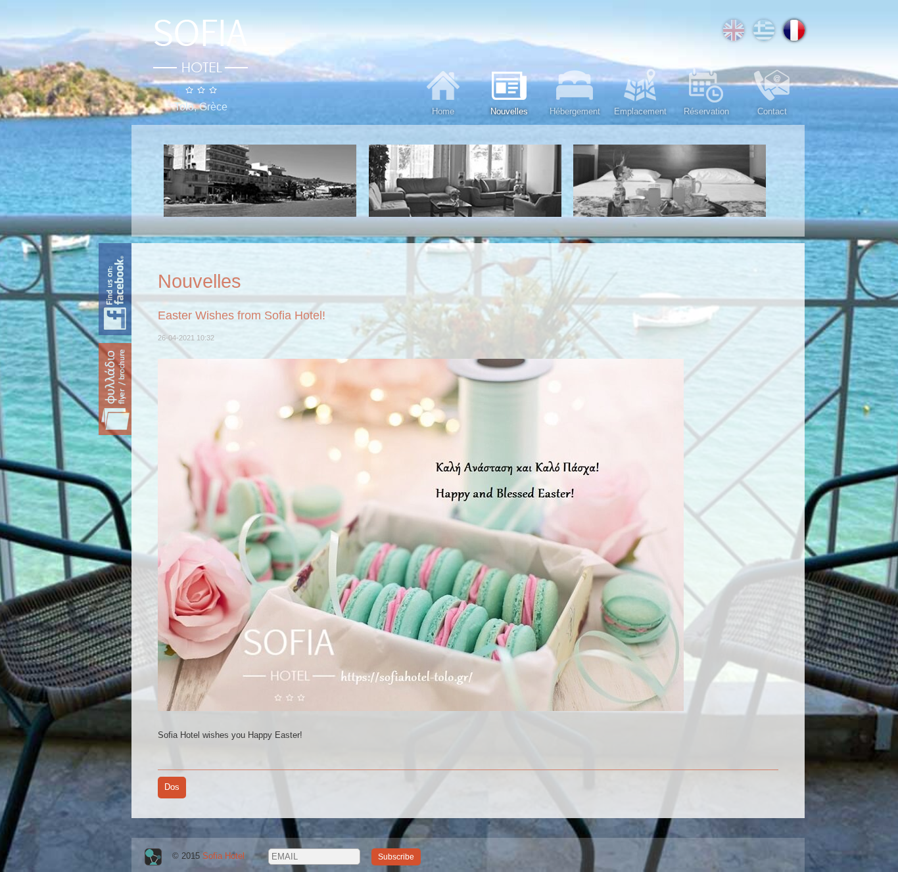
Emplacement (640, 111)
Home (443, 111)
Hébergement (575, 111)
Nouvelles (509, 111)
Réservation (706, 111)
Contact (772, 111)
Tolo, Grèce (200, 106)
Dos (171, 787)
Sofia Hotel (223, 856)
